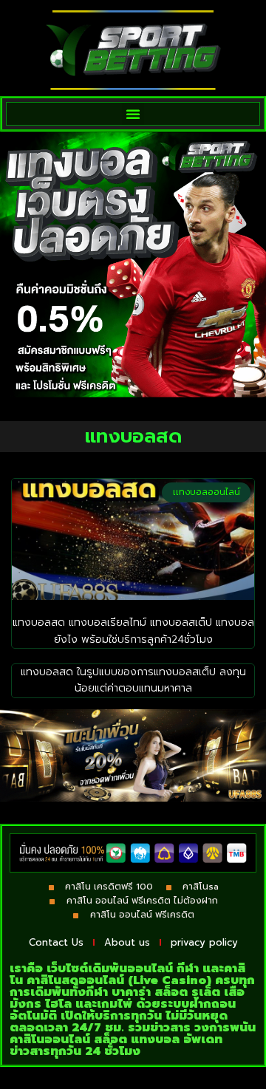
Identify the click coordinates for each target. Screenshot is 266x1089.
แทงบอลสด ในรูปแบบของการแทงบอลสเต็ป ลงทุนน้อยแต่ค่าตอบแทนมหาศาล (133, 680)
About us (127, 942)
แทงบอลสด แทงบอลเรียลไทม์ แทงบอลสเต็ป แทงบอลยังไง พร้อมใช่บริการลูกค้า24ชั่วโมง (133, 630)
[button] (133, 114)
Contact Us (56, 942)
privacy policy (204, 942)
